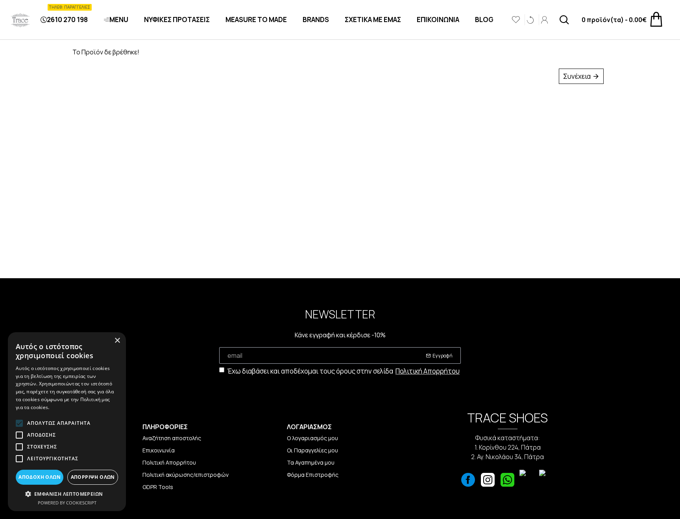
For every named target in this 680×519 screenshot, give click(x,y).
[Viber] (527, 482)
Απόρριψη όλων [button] (93, 477)
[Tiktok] (547, 482)
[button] (67, 494)
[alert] (67, 421)
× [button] (117, 341)
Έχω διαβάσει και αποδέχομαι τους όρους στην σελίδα (343, 371)
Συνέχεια (577, 76)
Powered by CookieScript (67, 503)
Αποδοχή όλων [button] (39, 477)
